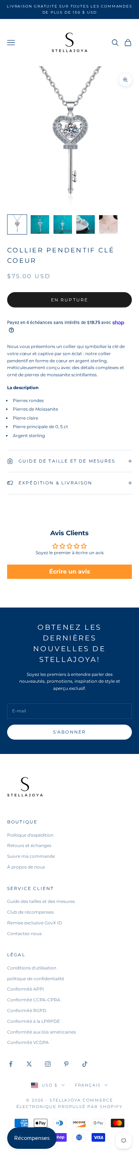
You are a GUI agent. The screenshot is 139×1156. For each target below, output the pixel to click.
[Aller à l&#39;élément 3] (63, 224)
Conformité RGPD (26, 1010)
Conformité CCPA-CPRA (33, 999)
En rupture (69, 300)
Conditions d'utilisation (31, 968)
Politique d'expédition (30, 835)
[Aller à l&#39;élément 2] (40, 224)
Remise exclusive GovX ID (34, 922)
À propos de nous (26, 867)
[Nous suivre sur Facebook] (10, 1064)
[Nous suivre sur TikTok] (84, 1064)
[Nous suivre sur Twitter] (29, 1064)
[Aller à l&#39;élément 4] (86, 224)
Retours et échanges (29, 845)
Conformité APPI (25, 989)
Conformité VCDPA (28, 1042)
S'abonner (69, 732)
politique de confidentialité (35, 978)
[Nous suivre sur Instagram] (47, 1064)
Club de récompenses (30, 912)
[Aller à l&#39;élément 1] (17, 224)
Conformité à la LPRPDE (33, 1021)
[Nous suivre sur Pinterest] (66, 1064)
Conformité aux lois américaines (41, 1032)
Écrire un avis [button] (69, 571)
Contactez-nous (24, 933)
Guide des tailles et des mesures (41, 901)
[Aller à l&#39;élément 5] (108, 224)
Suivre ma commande (31, 856)
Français (88, 1085)
